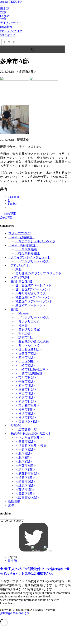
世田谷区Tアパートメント (33, 289)
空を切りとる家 (27, 329)
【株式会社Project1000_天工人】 (29, 433)
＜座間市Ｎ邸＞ (26, 389)
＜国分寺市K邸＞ (27, 353)
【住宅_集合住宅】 (21, 281)
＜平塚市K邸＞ (25, 381)
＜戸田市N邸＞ (25, 393)
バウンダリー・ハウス (33, 261)
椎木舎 (21, 325)
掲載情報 (14, 501)
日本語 (12, 560)
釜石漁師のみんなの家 (32, 341)
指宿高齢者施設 (27, 253)
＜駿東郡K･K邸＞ (27, 497)
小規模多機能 (26, 249)
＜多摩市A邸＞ (25, 357)
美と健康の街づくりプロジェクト (38, 273)
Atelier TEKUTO (11, 1)
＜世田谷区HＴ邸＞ (28, 349)
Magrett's (22, 313)
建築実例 (6, 27)
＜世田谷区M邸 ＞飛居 (30, 445)
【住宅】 (14, 309)
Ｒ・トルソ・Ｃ (27, 345)
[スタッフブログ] (19, 233)
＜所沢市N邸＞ (25, 397)
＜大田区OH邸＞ (26, 361)
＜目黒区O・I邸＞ (27, 421)
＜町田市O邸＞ (25, 481)
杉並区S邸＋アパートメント (34, 297)
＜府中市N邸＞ (25, 385)
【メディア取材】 (20, 277)
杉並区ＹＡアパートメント (33, 301)
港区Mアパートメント (30, 305)
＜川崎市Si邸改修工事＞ (32, 369)
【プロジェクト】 (20, 265)
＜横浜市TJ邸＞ (26, 417)
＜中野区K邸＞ (25, 449)
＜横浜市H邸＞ (25, 413)
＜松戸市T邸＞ (25, 409)
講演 (11, 505)
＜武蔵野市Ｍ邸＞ (27, 473)
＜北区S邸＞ (23, 457)
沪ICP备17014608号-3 (14, 613)
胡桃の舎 (23, 333)
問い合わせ (7, 35)
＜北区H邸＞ (24, 453)
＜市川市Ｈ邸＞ (26, 377)
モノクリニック (27, 321)
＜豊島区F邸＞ (25, 493)
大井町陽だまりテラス (30, 293)
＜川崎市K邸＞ (25, 365)
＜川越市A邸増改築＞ (30, 373)
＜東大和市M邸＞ (27, 405)
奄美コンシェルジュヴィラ (35, 241)
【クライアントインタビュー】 (29, 257)
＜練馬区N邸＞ (25, 485)
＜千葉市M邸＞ (25, 465)
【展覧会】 (15, 425)
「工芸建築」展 (26, 429)
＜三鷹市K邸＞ (25, 441)
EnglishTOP (4, 17)
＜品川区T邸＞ (25, 469)
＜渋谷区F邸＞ (25, 477)
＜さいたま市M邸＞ (29, 437)
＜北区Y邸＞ (24, 461)
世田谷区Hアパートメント (33, 285)
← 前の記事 (8, 213)
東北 (18, 269)
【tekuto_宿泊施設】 (21, 237)
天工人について (11, 23)
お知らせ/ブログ (11, 31)
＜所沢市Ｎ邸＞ (26, 401)
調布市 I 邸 (24, 337)
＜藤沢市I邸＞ (25, 489)
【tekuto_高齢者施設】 (23, 245)
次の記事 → (8, 217)
